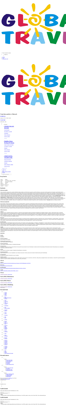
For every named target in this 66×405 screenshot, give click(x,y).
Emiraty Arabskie (7, 308)
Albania (5, 292)
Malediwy (6, 325)
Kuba (5, 323)
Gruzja (5, 313)
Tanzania (5, 347)
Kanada (5, 321)
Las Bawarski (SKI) (9, 369)
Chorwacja (6, 301)
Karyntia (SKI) (8, 361)
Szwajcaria (6, 343)
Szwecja (5, 344)
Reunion (5, 337)
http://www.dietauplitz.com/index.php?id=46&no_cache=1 (9, 270)
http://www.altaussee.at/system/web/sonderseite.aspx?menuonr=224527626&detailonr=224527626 (15, 263)
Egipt (5, 307)
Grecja (5, 312)
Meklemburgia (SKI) (9, 370)
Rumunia (5, 338)
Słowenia (5, 341)
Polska (5, 335)
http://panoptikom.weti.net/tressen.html (6, 265)
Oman (5, 333)
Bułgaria (5, 298)
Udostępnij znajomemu (3, 274)
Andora (5, 293)
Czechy (5, 303)
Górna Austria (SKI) (9, 360)
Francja (5, 310)
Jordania (5, 319)
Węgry (5, 351)
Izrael (5, 317)
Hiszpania (5, 315)
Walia (5, 350)
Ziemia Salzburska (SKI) (10, 364)
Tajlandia (5, 346)
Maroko (5, 327)
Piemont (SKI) (8, 376)
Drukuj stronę (10, 274)
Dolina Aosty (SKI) (9, 374)
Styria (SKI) (8, 362)
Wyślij (1, 394)
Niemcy (5, 330)
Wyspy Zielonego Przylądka (8, 353)
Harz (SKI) (8, 368)
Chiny (5, 300)
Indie (5, 316)
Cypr (5, 302)
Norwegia (5, 331)
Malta (5, 326)
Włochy (5, 352)
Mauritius (5, 328)
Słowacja (5, 340)
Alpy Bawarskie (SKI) (9, 367)
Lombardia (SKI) (8, 375)
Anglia (5, 294)
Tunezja (5, 348)
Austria (5, 295)
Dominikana (6, 305)
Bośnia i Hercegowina (7, 297)
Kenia (5, 322)
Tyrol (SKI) (8, 363)
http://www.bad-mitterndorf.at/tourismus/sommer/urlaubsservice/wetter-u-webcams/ (13, 268)
